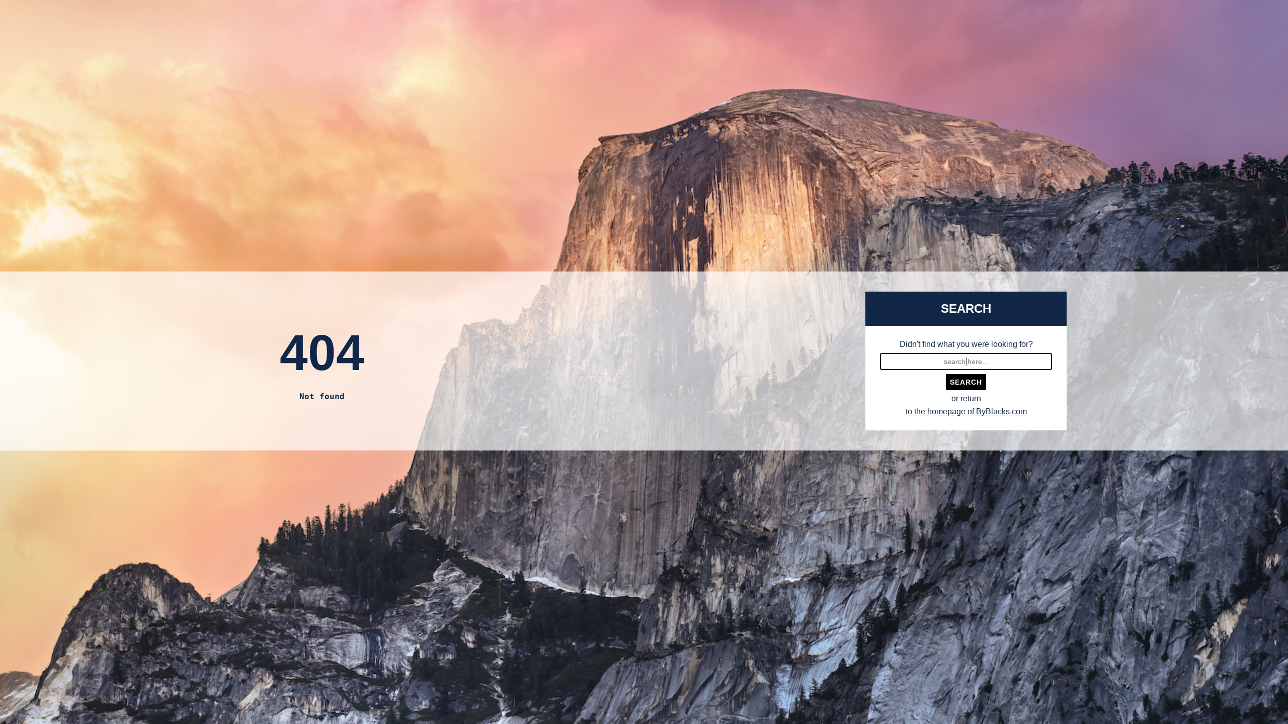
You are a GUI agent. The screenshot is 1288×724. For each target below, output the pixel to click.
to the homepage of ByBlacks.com (966, 411)
